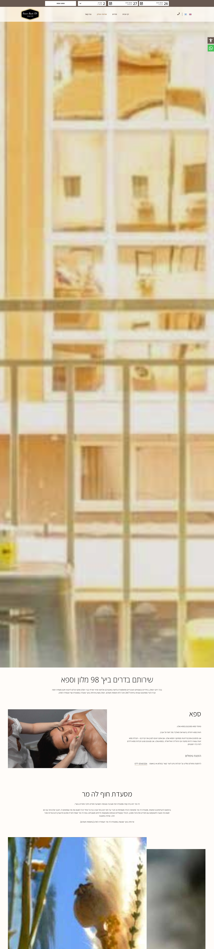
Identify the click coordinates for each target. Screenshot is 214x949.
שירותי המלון (102, 14)
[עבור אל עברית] (185, 14)
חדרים (114, 14)
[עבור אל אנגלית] (190, 14)
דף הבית (125, 14)
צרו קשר (88, 14)
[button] (211, 40)
